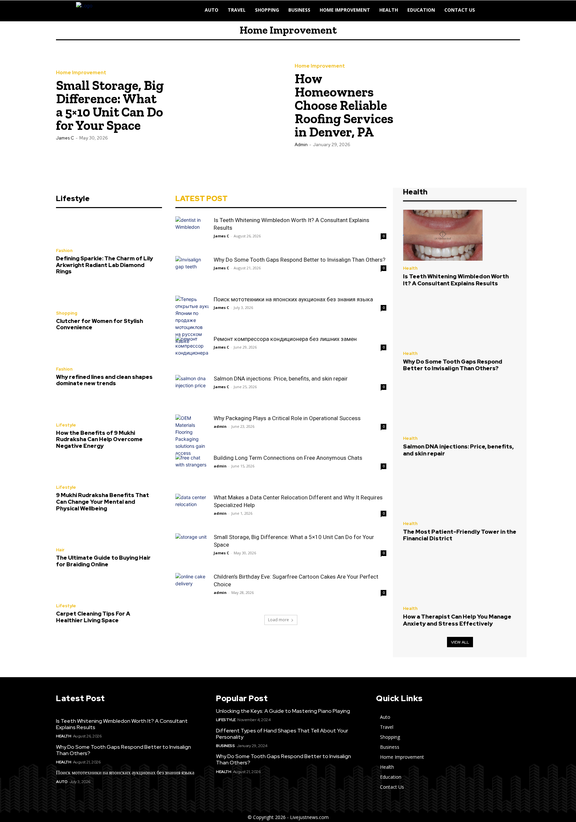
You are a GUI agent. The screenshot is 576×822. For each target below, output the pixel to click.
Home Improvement (81, 72)
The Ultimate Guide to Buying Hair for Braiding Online (103, 561)
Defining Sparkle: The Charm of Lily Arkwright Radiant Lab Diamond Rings (104, 265)
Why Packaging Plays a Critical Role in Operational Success (287, 418)
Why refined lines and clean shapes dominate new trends (104, 380)
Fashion (64, 250)
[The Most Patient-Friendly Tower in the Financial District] (443, 490)
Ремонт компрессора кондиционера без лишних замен (285, 339)
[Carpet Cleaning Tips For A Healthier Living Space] (72, 588)
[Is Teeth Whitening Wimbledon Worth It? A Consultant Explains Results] (192, 233)
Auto (61, 781)
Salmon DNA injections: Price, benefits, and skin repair (281, 378)
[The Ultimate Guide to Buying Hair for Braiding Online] (72, 532)
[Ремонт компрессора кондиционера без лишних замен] (192, 352)
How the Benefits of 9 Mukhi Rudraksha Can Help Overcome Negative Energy (99, 439)
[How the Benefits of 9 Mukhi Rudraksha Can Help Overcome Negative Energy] (72, 406)
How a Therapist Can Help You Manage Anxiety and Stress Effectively (457, 620)
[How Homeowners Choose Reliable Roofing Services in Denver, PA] (463, 105)
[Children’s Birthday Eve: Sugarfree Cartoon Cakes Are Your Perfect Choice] (192, 589)
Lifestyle (66, 425)
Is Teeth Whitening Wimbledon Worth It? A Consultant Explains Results (456, 280)
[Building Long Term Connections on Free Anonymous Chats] (192, 470)
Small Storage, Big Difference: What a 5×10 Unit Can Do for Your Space (110, 105)
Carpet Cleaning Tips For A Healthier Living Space (93, 617)
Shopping (66, 313)
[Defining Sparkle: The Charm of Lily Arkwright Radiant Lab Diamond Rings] (72, 232)
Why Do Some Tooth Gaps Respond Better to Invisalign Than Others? (299, 259)
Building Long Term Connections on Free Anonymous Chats (288, 457)
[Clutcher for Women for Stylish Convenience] (72, 295)
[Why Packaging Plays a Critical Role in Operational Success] (192, 435)
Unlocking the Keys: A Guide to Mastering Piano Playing (283, 710)
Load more (278, 620)
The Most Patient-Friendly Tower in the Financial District (459, 535)
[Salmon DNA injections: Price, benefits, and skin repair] (192, 391)
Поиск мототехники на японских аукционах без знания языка (293, 299)
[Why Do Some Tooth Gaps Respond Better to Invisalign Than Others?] (192, 272)
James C (65, 138)
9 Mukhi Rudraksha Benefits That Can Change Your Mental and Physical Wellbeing (102, 501)
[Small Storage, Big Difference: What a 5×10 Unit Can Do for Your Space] (225, 105)
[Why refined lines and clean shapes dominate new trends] (72, 351)
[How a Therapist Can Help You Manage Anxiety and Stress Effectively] (443, 575)
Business (225, 745)
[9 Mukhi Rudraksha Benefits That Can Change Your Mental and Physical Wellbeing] (72, 469)
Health (410, 268)
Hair (60, 550)
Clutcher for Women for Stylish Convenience (99, 324)
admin (301, 144)
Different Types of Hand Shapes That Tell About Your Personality (282, 733)
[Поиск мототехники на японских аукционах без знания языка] (192, 320)
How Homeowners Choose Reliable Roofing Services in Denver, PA (344, 105)
